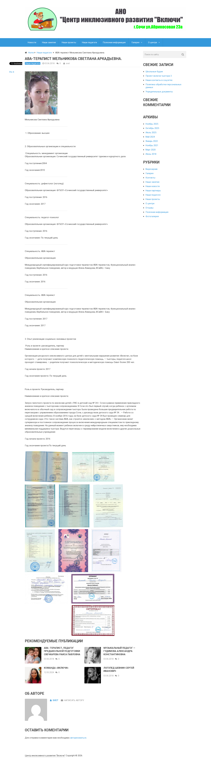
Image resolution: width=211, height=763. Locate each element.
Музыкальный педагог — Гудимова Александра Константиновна (119, 651)
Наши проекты (69, 42)
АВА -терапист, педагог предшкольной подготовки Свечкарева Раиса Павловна (62, 651)
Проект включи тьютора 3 (159, 76)
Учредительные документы (159, 91)
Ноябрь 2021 (152, 145)
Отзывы (149, 207)
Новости (32, 42)
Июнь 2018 (151, 154)
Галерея (135, 42)
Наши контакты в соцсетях (159, 80)
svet (68, 63)
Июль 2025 (151, 132)
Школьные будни (154, 71)
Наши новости (153, 186)
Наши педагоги (89, 42)
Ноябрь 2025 (152, 124)
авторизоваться (78, 737)
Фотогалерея (152, 216)
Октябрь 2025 (152, 128)
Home (31, 52)
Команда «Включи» (56, 667)
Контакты (150, 177)
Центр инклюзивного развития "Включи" (45, 755)
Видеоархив (151, 169)
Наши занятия (49, 42)
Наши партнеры (153, 190)
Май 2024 (150, 137)
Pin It (11, 72)
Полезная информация (114, 42)
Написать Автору (74, 700)
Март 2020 (151, 149)
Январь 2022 (152, 141)
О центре (152, 42)
